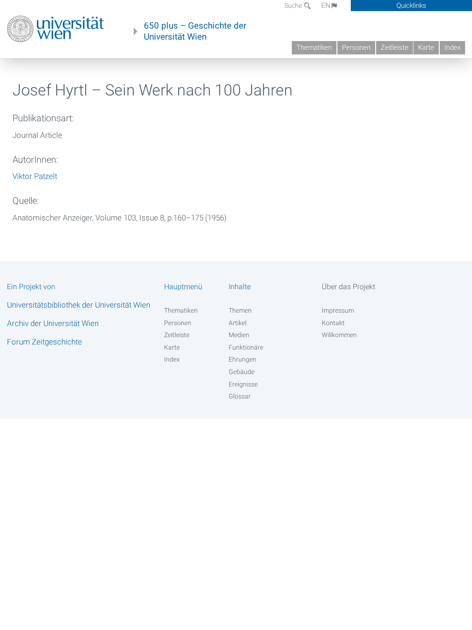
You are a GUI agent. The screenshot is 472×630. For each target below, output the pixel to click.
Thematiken (314, 47)
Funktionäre (246, 347)
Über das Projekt (348, 286)
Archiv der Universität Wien (53, 323)
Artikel (238, 323)
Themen (240, 310)
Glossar (240, 396)
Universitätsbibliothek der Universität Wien (78, 304)
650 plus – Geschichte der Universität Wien (195, 31)
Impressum (338, 310)
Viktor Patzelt (34, 176)
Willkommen (339, 335)
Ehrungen (242, 359)
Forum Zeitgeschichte (44, 341)
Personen (356, 47)
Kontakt (333, 323)
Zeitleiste (394, 47)
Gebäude (241, 371)
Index (452, 47)
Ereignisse (243, 384)
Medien (239, 335)
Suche (293, 5)
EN (325, 5)
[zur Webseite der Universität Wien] (55, 29)
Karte (426, 47)
